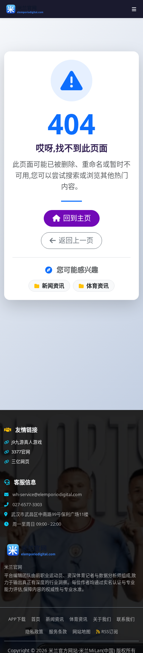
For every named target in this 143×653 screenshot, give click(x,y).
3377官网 (20, 452)
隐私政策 (34, 632)
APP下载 (17, 619)
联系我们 (126, 619)
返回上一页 (76, 240)
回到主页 (77, 218)
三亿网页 (20, 461)
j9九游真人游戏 (26, 442)
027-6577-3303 (26, 505)
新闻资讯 (52, 286)
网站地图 (82, 632)
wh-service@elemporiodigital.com (46, 494)
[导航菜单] (134, 9)
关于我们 (102, 619)
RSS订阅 (109, 632)
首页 (35, 619)
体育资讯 (97, 286)
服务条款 (58, 632)
